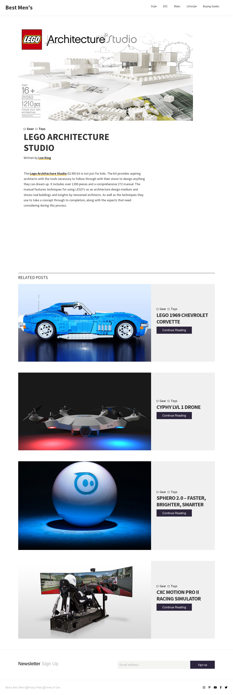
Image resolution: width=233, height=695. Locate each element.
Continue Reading (174, 330)
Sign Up (38, 663)
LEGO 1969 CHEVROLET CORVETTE (182, 318)
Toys (42, 129)
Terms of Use (52, 687)
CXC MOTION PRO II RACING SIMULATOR (179, 595)
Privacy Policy (35, 687)
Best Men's (19, 7)
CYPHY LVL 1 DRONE (179, 406)
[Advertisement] (177, 187)
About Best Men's (15, 687)
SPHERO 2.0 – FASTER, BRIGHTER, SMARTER (181, 501)
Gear (30, 129)
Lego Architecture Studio (48, 173)
